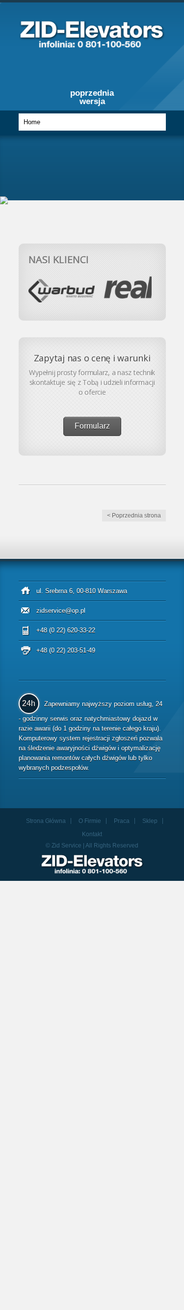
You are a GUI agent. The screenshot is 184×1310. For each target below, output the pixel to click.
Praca (122, 821)
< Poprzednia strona (134, 515)
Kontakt (92, 834)
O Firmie (90, 821)
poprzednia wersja (92, 97)
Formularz (92, 426)
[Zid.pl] (92, 45)
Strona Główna (46, 821)
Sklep (150, 821)
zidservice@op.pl (60, 610)
